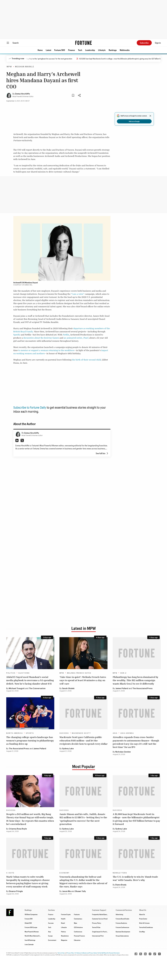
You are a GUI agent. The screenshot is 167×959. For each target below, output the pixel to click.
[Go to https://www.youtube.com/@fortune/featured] (159, 954)
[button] (40, 50)
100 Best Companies (31, 914)
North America (14, 733)
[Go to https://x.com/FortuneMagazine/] (140, 954)
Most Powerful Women (32, 932)
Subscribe (144, 42)
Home (40, 50)
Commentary (78, 919)
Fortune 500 (59, 50)
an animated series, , (76, 337)
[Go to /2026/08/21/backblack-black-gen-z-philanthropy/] (137, 653)
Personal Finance (79, 936)
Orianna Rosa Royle (18, 829)
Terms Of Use (96, 927)
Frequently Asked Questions (101, 914)
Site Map (142, 932)
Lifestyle (102, 50)
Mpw (75, 923)
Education (77, 940)
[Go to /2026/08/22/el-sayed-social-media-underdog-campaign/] (30, 653)
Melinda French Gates (79, 673)
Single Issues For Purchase (100, 932)
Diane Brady (120, 885)
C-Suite (10, 873)
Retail (63, 923)
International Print (98, 936)
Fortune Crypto (66, 914)
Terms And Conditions (146, 927)
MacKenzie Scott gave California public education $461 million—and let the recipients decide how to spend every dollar (83, 740)
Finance (71, 50)
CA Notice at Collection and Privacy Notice (86, 953)
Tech (80, 50)
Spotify (16, 334)
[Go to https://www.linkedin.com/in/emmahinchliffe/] (17, 440)
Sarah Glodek (68, 688)
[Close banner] (150, 116)
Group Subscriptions (122, 936)
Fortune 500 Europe (31, 927)
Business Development (123, 932)
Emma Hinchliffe (22, 94)
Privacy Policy (96, 923)
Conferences (78, 932)
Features (77, 914)
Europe (50, 936)
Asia (115, 733)
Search (16, 42)
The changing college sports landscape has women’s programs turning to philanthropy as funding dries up (30, 740)
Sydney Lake (68, 749)
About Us (142, 914)
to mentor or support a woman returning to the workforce (46, 350)
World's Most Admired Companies (35, 936)
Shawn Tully (80, 891)
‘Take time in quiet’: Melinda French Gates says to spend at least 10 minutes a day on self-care (82, 680)
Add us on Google (134, 121)
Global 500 (28, 923)
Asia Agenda (127, 733)
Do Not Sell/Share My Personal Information (109, 953)
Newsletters (120, 873)
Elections (24, 673)
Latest (48, 50)
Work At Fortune (144, 923)
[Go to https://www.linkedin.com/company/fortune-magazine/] (145, 954)
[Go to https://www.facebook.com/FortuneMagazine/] (136, 954)
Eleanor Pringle (16, 891)
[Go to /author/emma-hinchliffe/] (18, 434)
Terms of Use (61, 953)
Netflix (66, 334)
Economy (64, 873)
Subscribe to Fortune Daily (29, 407)
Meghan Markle (24, 67)
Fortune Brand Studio (122, 919)
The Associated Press (142, 688)
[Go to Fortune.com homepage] (83, 43)
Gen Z (123, 673)
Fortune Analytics (121, 923)
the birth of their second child (86, 359)
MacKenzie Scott (81, 733)
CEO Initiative (78, 927)
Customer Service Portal (100, 919)
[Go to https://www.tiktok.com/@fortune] (154, 954)
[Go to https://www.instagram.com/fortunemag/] (150, 954)
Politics (10, 673)
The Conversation (37, 688)
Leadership (90, 50)
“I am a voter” (77, 294)
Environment (52, 940)
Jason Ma (66, 891)
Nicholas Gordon (123, 752)
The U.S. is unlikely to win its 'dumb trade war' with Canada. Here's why (135, 878)
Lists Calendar (29, 944)
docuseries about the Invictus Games (41, 337)
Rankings (113, 50)
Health (63, 919)
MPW (9, 67)
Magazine (64, 940)
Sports (30, 733)
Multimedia (125, 50)
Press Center (143, 919)
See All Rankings (30, 940)
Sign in (158, 42)
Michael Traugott (17, 688)
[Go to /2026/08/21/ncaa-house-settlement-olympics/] (30, 713)
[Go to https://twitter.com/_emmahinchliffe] (22, 440)
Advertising (119, 914)
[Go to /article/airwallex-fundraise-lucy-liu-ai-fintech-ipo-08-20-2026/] (137, 713)
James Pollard (121, 688)
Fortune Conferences (122, 927)
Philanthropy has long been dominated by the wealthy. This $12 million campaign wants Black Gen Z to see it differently (135, 680)
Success (64, 733)
